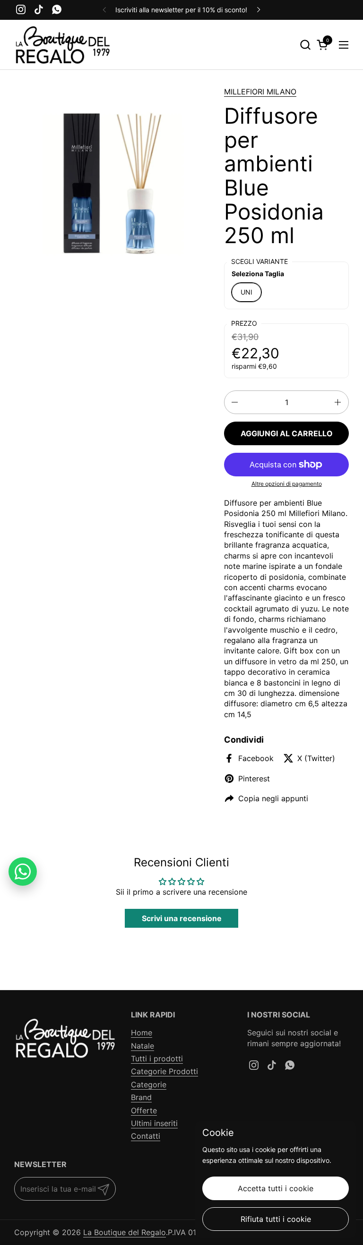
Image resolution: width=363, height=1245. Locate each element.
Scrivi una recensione (182, 918)
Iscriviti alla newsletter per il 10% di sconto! (181, 9)
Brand (141, 1097)
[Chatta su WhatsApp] (23, 871)
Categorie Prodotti (164, 1071)
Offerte (144, 1110)
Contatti (145, 1136)
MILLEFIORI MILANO (260, 91)
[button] (305, 45)
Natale (142, 1045)
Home (141, 1032)
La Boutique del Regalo (124, 1232)
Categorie (148, 1084)
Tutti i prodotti (157, 1058)
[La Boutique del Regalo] (62, 45)
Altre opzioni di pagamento (286, 483)
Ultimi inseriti (154, 1123)
